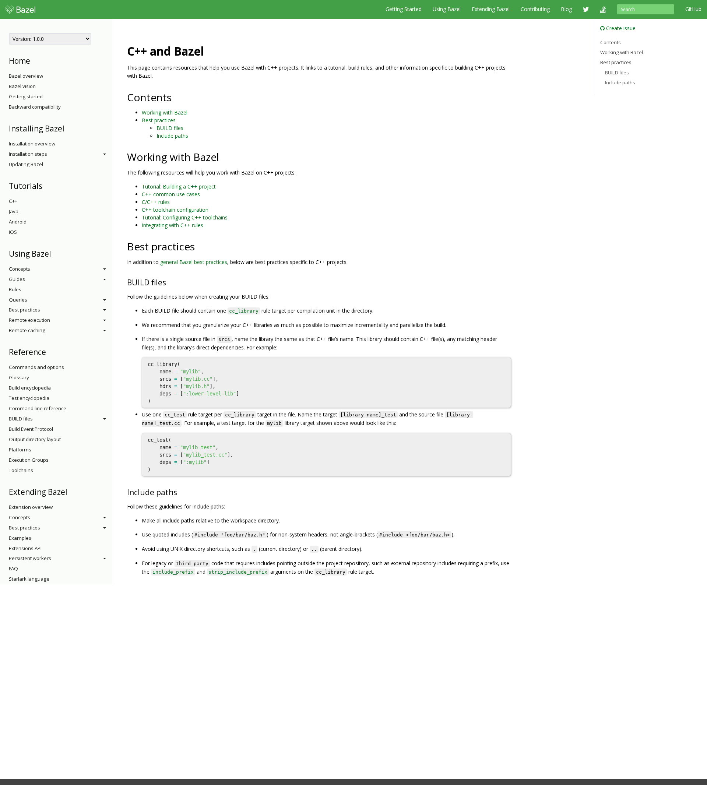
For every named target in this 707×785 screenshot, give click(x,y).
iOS (13, 232)
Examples (20, 538)
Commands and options (36, 367)
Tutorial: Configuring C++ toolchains (185, 217)
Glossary (19, 377)
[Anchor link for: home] (34, 60)
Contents (610, 42)
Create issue (620, 28)
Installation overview (32, 143)
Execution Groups (29, 460)
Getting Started (404, 9)
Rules (15, 289)
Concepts (19, 268)
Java (13, 211)
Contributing (535, 9)
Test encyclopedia (29, 398)
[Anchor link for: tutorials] (46, 185)
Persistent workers (30, 558)
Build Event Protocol (31, 429)
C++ (13, 201)
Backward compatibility (35, 106)
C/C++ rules (156, 201)
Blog (566, 9)
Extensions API (25, 548)
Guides (17, 279)
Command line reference (37, 408)
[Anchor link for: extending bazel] (71, 491)
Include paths (172, 135)
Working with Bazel (164, 112)
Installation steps (28, 154)
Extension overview (31, 507)
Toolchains (21, 470)
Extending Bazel (491, 9)
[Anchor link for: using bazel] (55, 253)
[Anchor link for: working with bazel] (224, 156)
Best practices (24, 309)
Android (18, 221)
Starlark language (29, 578)
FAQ (13, 568)
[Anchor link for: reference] (50, 351)
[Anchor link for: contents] (177, 97)
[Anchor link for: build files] (170, 282)
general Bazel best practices (193, 261)
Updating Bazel (26, 164)
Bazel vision (22, 86)
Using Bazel (447, 9)
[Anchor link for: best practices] (200, 246)
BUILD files (21, 418)
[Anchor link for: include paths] (181, 492)
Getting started (26, 96)
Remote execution (29, 320)
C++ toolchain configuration (175, 209)
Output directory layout (35, 439)
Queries (18, 299)
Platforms (20, 449)
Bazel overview (26, 76)
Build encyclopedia (30, 387)
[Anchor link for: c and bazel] (210, 50)
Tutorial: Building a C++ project (179, 186)
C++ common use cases (171, 194)
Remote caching (27, 330)
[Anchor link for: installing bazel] (68, 128)
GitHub (693, 9)
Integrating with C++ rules (172, 225)
